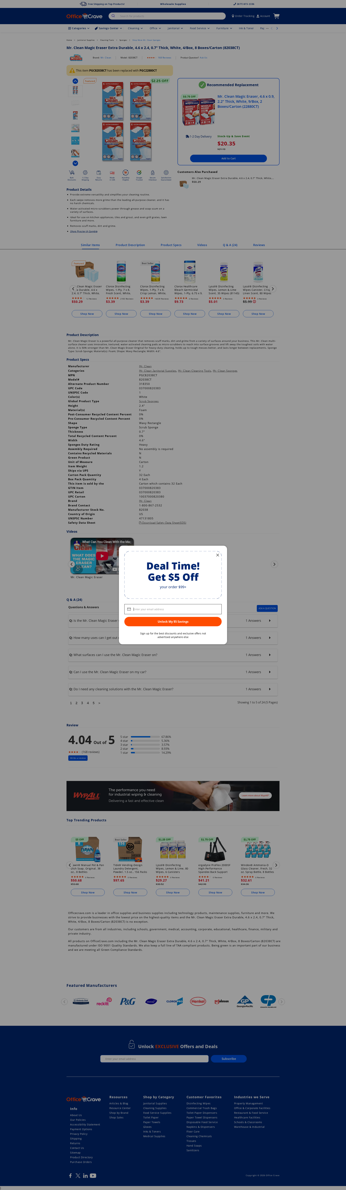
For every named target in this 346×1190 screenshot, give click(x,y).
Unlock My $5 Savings (173, 622)
